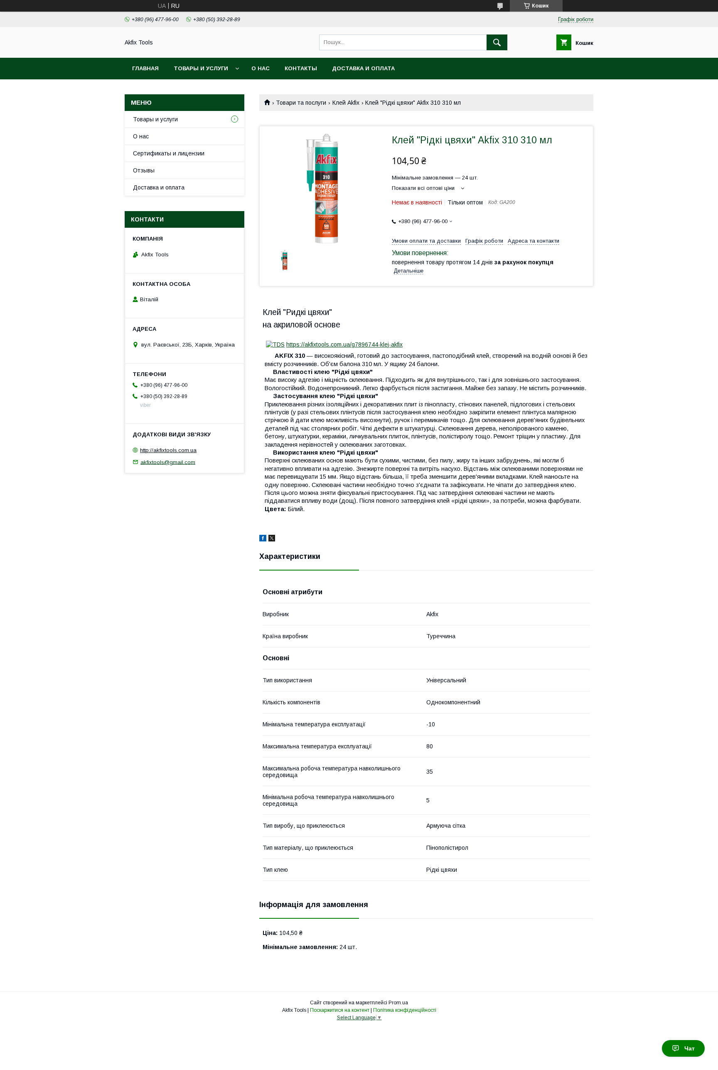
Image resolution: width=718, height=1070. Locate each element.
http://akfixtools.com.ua (168, 450)
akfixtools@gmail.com (167, 462)
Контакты (301, 68)
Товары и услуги (201, 68)
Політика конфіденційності (404, 1010)
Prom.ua (398, 1003)
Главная (145, 68)
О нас (260, 68)
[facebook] (262, 539)
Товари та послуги (301, 102)
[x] (271, 539)
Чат (689, 1048)
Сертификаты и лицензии (168, 153)
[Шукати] (497, 42)
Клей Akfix (345, 102)
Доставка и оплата (363, 68)
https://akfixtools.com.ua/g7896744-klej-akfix (344, 344)
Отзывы (144, 170)
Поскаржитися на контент (339, 1010)
